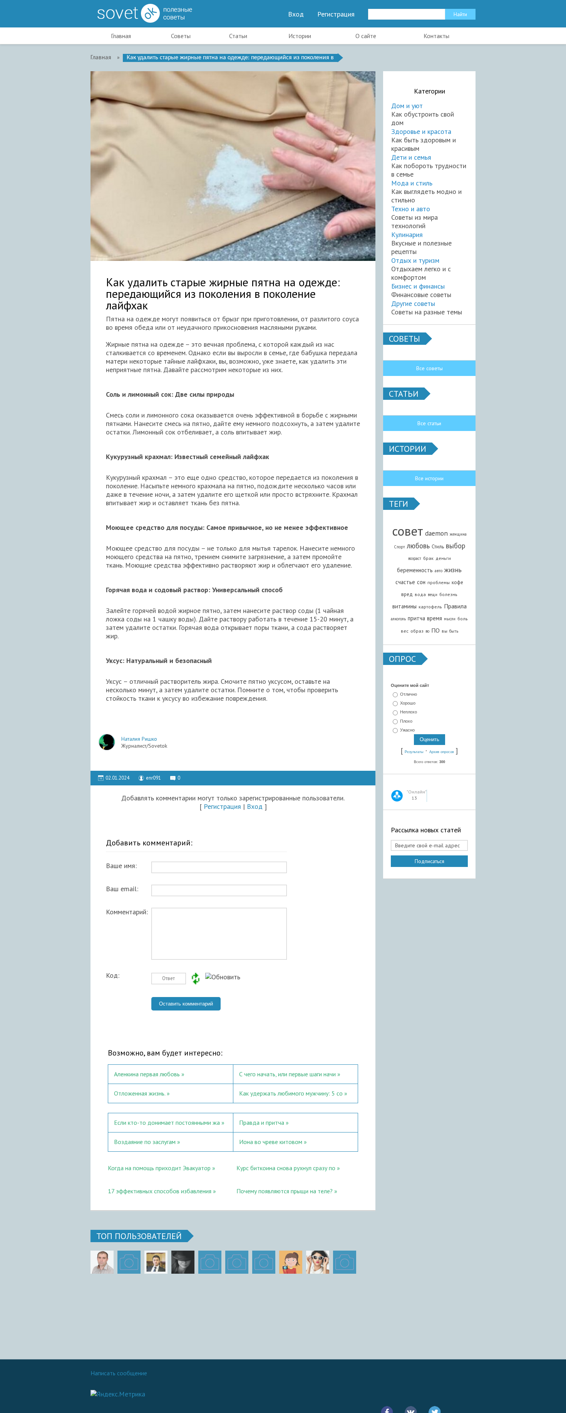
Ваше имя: (121, 866)
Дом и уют (407, 105)
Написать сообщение (118, 1373)
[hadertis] (236, 1262)
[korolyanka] (317, 1262)
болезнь (448, 594)
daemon (436, 533)
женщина (458, 534)
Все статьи (429, 423)
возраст (414, 558)
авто (438, 570)
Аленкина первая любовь (147, 1074)
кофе (457, 582)
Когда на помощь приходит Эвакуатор (159, 1168)
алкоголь (398, 618)
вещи (432, 594)
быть (453, 631)
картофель (430, 607)
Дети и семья (411, 157)
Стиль (438, 546)
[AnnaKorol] (182, 1262)
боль (462, 618)
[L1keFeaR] (263, 1262)
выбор (455, 545)
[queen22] (290, 1262)
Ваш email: (122, 889)
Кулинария (407, 234)
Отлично (408, 694)
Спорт (399, 547)
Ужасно (407, 730)
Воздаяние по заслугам (145, 1142)
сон (421, 582)
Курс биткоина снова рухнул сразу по (285, 1168)
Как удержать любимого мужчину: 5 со (291, 1093)
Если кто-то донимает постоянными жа (167, 1122)
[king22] (102, 1262)
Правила (455, 606)
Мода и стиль (411, 183)
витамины (404, 606)
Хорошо (407, 703)
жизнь (453, 569)
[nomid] (155, 1262)
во (427, 631)
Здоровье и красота (421, 131)
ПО (435, 630)
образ (417, 631)
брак (428, 558)
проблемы (438, 582)
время (434, 618)
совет (407, 531)
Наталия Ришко (139, 738)
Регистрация (336, 14)
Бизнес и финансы (418, 286)
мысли (449, 618)
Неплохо (408, 712)
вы (444, 631)
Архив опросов (441, 752)
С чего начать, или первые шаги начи (287, 1074)
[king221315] (209, 1262)
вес (405, 631)
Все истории (429, 478)
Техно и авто (410, 208)
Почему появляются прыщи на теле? (284, 1191)
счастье (405, 582)
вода (420, 594)
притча (416, 618)
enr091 (153, 778)
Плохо (406, 721)
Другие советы (413, 303)
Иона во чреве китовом (270, 1142)
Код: (112, 975)
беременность (415, 570)
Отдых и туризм (415, 260)
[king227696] (129, 1262)
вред (407, 594)
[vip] (344, 1262)
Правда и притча (261, 1122)
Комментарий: (127, 912)
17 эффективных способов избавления (160, 1191)
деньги (443, 558)
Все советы (429, 368)
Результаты (414, 752)
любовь (418, 545)
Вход (296, 14)
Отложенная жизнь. (139, 1093)
